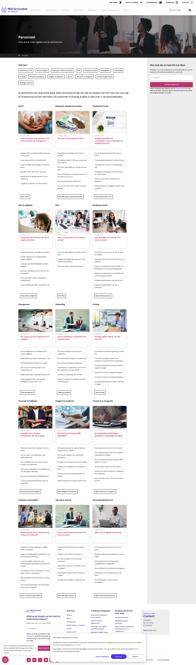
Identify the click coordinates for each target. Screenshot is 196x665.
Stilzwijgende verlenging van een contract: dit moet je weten (109, 173)
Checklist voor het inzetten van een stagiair (72, 462)
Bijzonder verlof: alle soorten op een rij (33, 172)
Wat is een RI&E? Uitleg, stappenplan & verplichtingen (33, 279)
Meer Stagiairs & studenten (67, 491)
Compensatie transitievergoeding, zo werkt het (109, 352)
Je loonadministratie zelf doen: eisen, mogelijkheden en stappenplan (107, 562)
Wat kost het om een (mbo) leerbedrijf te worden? (71, 475)
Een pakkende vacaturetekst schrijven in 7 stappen (71, 574)
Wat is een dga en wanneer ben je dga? (70, 266)
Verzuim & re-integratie (84, 77)
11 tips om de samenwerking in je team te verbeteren (34, 482)
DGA (78, 70)
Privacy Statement (181, 88)
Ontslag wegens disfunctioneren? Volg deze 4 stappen (109, 383)
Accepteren (118, 656)
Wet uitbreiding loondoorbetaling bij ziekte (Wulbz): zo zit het (109, 461)
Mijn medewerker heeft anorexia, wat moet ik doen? (35, 579)
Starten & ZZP (71, 632)
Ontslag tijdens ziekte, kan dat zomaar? (108, 467)
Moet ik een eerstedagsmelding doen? (70, 363)
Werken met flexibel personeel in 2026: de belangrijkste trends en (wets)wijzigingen (108, 267)
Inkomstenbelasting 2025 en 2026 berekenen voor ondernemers (124, 629)
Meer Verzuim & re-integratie (105, 491)
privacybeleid (77, 645)
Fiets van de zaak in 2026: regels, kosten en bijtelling (71, 187)
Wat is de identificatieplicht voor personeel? (72, 358)
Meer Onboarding (64, 392)
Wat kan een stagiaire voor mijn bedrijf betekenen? (70, 456)
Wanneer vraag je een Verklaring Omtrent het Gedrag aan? (71, 380)
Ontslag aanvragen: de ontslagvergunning (109, 377)
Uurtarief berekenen (121, 618)
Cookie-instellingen (102, 656)
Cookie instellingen (163, 660)
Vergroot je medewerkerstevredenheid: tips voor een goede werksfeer (109, 274)
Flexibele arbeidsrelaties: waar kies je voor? (109, 280)
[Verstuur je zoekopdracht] (190, 10)
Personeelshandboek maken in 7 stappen (33, 363)
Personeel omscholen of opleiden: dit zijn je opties (34, 449)
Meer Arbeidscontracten (103, 197)
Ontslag (22, 77)
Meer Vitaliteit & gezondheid (30, 595)
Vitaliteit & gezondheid (104, 77)
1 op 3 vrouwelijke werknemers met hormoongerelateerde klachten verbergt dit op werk (35, 563)
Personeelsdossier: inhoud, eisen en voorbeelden (106, 581)
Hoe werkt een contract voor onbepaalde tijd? (108, 166)
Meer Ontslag (99, 392)
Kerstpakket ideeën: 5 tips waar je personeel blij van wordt (72, 161)
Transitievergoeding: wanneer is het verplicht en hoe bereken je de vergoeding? (109, 360)
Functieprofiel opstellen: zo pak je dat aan (71, 580)
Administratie (71, 622)
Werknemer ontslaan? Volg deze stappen (108, 373)
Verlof (70, 77)
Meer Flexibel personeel (103, 296)
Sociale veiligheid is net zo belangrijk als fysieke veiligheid (33, 258)
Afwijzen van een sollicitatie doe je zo (69, 554)
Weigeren (135, 656)
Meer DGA (61, 296)
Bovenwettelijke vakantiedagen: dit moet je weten (35, 166)
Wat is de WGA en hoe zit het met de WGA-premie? (109, 479)
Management (105, 70)
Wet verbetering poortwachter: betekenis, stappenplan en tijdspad (109, 454)
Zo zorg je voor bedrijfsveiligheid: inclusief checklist (34, 265)
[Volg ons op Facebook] (40, 660)
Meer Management (27, 392)
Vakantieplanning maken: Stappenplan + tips (35, 358)
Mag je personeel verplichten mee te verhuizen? (107, 286)
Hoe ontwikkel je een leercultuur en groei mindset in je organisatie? (33, 463)
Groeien (69, 629)
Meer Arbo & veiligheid (28, 296)
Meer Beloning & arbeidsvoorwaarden (70, 197)
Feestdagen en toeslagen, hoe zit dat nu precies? (70, 154)
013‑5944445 (147, 625)
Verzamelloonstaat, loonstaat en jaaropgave (110, 568)
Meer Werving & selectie (66, 595)
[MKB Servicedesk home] (44, 611)
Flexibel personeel (91, 70)
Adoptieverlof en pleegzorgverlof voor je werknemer (34, 177)
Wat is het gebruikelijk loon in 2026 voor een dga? (71, 168)
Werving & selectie (26, 83)
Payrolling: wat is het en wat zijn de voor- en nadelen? (109, 260)
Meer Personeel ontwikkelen (30, 491)
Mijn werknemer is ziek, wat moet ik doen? (109, 448)
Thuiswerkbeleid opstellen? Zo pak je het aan (109, 160)
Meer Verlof (25, 197)
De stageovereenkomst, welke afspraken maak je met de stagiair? (71, 449)
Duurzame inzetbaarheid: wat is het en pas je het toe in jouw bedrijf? (34, 586)
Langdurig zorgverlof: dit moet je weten (33, 183)
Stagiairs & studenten (56, 77)
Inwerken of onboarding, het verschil (69, 375)
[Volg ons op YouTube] (46, 660)
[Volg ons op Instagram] (34, 660)
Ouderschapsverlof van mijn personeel (33, 160)
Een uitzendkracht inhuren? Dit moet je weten (108, 154)
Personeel (25, 55)
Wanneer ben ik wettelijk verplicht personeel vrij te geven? (35, 154)
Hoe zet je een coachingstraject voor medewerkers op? (32, 369)
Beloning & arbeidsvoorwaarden (62, 70)
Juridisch (69, 615)
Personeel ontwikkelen (36, 77)
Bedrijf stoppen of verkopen (76, 625)
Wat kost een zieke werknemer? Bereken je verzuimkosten (109, 472)
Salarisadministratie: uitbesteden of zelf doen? (108, 574)
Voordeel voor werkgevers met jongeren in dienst (71, 468)
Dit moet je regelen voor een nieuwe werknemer (69, 352)
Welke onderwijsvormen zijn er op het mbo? (71, 481)
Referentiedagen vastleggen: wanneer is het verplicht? (110, 187)
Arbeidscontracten (26, 70)
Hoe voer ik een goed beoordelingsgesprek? (34, 476)
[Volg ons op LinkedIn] (29, 660)
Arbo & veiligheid (42, 70)
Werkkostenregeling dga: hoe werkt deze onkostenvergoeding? (71, 260)
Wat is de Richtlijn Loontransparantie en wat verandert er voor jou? (72, 175)
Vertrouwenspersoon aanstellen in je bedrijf (34, 252)
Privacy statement (147, 660)
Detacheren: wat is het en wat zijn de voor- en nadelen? (109, 253)
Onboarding (118, 70)
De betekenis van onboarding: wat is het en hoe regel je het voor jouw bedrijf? (71, 369)
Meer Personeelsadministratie (105, 595)
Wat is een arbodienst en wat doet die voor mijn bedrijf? (34, 272)
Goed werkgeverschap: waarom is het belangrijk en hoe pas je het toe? (33, 380)
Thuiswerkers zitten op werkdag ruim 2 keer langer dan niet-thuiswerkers (35, 572)
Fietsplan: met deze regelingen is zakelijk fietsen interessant (33, 548)
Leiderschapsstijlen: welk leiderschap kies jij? (35, 375)
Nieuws (69, 618)
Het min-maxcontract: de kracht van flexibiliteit (107, 180)
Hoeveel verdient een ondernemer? (69, 181)
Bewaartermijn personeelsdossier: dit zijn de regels (109, 555)
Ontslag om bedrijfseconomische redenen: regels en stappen (109, 367)
